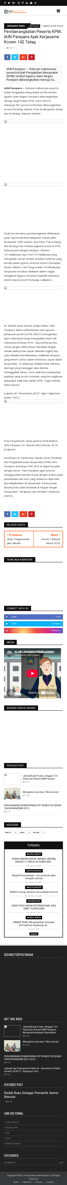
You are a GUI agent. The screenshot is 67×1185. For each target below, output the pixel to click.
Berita (8, 832)
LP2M (8, 1138)
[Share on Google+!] (23, 57)
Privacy (39, 1182)
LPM (8, 1133)
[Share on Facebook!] (7, 57)
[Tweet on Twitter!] (14, 57)
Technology (9, 1162)
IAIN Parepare (12, 1122)
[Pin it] (31, 57)
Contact (50, 1182)
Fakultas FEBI (12, 1127)
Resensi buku (34, 901)
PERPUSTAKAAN (13, 1143)
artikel (36, 832)
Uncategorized (34, 871)
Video (22, 832)
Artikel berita (34, 854)
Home (16, 1182)
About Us (27, 1182)
